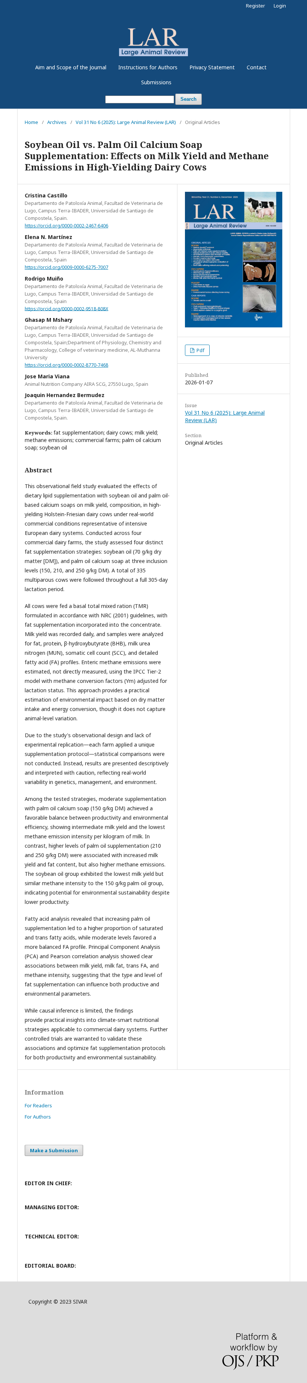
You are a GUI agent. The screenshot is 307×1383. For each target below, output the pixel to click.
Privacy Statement (212, 67)
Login (280, 5)
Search (188, 99)
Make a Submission (54, 1150)
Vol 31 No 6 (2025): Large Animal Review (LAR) (126, 122)
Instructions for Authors (147, 67)
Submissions (156, 82)
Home (31, 122)
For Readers (38, 1105)
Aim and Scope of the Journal (70, 67)
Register (255, 5)
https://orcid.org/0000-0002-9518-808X (66, 308)
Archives (57, 122)
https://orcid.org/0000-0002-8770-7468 (66, 365)
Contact (257, 67)
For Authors (38, 1116)
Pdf (199, 350)
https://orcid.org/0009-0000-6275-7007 (66, 267)
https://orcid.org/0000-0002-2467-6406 (66, 226)
